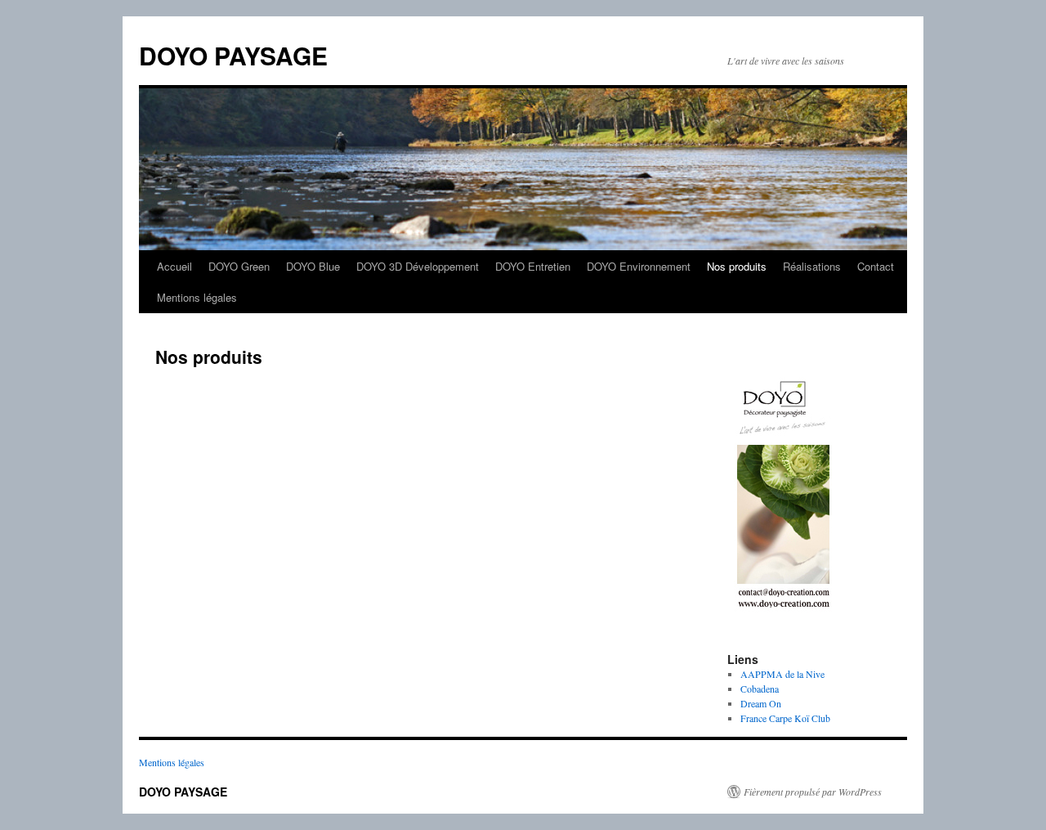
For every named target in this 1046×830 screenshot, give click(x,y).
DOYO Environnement (639, 266)
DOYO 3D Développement (417, 266)
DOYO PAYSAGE (233, 55)
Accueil (174, 266)
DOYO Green (239, 266)
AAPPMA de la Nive (782, 673)
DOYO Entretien (532, 266)
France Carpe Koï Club (785, 718)
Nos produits (737, 266)
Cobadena (759, 688)
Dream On (760, 703)
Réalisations (812, 266)
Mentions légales (197, 297)
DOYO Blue (313, 266)
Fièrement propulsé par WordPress (813, 791)
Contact (875, 266)
